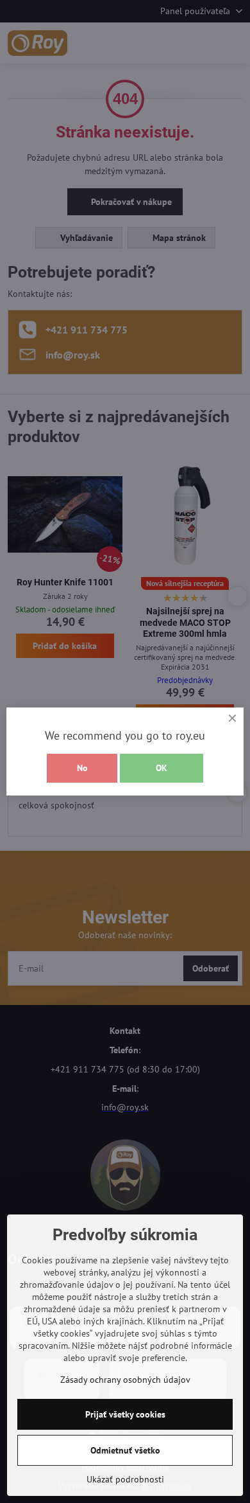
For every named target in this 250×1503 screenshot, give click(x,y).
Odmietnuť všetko (125, 1450)
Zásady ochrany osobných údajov (125, 1379)
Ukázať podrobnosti (125, 1479)
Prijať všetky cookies (125, 1414)
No (82, 768)
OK (161, 768)
